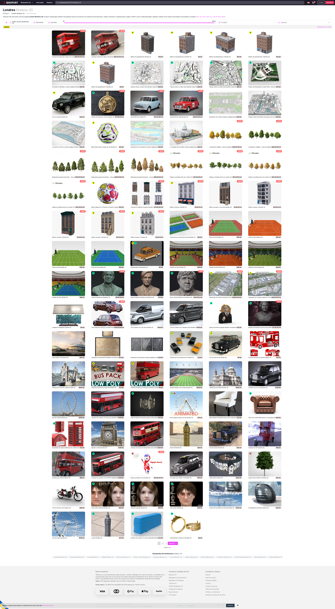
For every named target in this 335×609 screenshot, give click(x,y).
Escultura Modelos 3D (60, 557)
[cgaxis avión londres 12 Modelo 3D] (264, 463)
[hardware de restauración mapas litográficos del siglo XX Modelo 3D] (147, 343)
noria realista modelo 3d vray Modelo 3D (181, 417)
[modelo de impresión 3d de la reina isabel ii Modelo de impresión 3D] (264, 313)
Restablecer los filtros (324, 27)
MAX (197, 17)
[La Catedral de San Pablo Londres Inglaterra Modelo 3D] (186, 133)
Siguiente (172, 543)
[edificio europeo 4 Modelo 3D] (264, 193)
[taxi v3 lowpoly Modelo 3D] (68, 103)
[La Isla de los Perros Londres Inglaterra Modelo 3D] (68, 133)
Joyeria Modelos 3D (176, 557)
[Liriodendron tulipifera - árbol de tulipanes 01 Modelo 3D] (264, 133)
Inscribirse (330, 2)
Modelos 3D (172, 575)
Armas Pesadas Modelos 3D (242, 557)
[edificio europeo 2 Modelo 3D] (107, 223)
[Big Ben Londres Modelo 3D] (107, 433)
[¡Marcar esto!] (82, 52)
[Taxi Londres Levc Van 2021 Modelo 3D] (147, 313)
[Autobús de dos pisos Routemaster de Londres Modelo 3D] (147, 433)
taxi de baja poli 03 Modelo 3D (218, 357)
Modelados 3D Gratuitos (176, 580)
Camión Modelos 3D (260, 557)
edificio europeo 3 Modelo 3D (60, 237)
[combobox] (248, 22)
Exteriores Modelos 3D (123, 557)
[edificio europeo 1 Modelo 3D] (147, 223)
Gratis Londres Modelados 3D (20, 22)
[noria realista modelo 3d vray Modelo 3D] (186, 403)
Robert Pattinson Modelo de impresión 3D (142, 297)
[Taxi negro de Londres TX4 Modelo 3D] (186, 463)
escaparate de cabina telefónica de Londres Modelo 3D (67, 448)
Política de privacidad (212, 589)
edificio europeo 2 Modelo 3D (99, 237)
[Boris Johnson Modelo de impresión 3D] (186, 283)
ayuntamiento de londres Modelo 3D (258, 508)
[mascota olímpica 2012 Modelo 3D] (147, 463)
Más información (48, 605)
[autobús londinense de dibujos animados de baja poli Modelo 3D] (147, 373)
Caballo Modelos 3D (107, 557)
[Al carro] (79, 52)
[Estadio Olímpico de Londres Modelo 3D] (186, 373)
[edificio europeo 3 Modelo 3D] (68, 223)
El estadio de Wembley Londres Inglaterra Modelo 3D (67, 87)
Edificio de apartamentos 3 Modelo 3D (259, 57)
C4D (214, 17)
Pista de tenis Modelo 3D (216, 237)
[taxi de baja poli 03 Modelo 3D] (225, 343)
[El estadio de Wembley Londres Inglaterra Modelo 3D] (68, 73)
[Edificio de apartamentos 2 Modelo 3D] (107, 73)
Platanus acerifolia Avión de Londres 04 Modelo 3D (223, 177)
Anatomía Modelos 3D (275, 557)
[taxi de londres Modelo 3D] (225, 433)
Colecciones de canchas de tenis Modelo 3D (182, 237)
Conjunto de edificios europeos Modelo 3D (143, 207)
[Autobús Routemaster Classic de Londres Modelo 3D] (68, 43)
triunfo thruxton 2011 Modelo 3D (61, 508)
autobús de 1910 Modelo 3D (256, 448)
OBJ (200, 17)
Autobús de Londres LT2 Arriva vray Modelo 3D (104, 417)
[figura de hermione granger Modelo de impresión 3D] (225, 313)
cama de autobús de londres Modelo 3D (259, 357)
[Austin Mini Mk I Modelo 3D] (147, 103)
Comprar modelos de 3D (179, 571)
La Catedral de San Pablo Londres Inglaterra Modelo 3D (185, 147)
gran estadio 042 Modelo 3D (60, 357)
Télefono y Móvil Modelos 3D (141, 557)
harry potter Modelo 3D (176, 508)
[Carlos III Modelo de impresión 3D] (107, 283)
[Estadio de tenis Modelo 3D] (186, 253)
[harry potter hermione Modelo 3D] (107, 494)
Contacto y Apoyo (212, 571)
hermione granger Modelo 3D (139, 508)
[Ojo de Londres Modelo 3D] (68, 403)
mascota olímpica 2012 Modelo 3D (140, 478)
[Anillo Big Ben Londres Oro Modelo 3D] (186, 524)
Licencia (208, 583)
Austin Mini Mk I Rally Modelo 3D (179, 117)
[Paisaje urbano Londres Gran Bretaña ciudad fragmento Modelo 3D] (147, 73)
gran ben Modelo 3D (175, 448)
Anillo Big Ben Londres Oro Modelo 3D (180, 538)
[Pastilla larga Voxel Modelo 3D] (147, 253)
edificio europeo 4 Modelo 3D (256, 207)
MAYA (223, 17)
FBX (204, 17)
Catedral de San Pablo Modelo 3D (218, 387)
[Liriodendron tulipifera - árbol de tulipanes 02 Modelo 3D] (225, 133)
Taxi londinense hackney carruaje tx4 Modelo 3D (105, 327)
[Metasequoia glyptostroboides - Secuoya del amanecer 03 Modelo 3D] (107, 163)
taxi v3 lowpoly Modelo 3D (59, 117)
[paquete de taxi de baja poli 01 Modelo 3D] (186, 343)
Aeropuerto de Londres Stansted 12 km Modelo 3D (223, 297)
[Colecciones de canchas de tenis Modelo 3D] (186, 223)
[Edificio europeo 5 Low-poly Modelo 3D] (225, 193)
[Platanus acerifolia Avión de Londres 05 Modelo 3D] (186, 163)
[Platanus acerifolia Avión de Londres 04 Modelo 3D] (225, 163)
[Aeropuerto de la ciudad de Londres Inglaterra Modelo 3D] (147, 133)
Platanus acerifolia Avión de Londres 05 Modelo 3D (184, 177)
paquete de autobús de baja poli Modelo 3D (103, 387)
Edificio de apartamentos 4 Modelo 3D (220, 57)
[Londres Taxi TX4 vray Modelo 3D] (264, 373)
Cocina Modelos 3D (93, 557)
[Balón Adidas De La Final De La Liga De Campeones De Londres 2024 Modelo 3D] (107, 193)
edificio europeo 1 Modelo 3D (139, 237)
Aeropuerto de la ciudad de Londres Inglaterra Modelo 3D (147, 147)
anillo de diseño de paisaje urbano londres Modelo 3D (146, 417)
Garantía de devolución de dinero (215, 595)
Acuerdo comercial (211, 586)
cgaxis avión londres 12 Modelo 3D (258, 478)
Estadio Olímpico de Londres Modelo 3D (181, 387)
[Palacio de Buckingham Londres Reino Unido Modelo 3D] (264, 73)
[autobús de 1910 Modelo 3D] (264, 433)
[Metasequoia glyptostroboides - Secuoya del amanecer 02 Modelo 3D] (68, 163)
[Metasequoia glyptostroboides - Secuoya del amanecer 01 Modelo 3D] (147, 163)
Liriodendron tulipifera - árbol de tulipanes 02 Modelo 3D (225, 147)
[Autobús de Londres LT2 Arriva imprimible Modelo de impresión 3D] (147, 524)
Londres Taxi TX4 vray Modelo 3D (257, 387)
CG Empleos (172, 595)
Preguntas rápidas (211, 580)
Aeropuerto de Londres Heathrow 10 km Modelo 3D (262, 297)
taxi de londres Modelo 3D (216, 448)
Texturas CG (172, 583)
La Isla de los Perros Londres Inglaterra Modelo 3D (66, 147)
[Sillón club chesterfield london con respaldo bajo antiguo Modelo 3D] (264, 403)
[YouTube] (237, 605)
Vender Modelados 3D (176, 586)
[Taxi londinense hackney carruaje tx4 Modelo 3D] (107, 313)
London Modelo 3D (96, 538)
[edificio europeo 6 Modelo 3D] (186, 193)
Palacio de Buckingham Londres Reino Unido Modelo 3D (264, 87)
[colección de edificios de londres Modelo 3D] (225, 494)
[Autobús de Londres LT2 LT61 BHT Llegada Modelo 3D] (107, 463)
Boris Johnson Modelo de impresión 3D (181, 297)
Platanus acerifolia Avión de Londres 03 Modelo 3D (262, 177)
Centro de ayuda (210, 578)
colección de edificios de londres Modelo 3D (221, 508)
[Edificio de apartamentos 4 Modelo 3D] (225, 43)
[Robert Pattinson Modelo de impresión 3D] (147, 283)
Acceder (321, 2)
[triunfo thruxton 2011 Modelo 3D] (68, 494)
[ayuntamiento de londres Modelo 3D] (264, 494)
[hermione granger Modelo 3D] (147, 494)
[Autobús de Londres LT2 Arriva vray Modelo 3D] (107, 403)
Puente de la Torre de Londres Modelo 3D (63, 387)
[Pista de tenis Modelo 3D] (225, 223)
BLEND (218, 17)
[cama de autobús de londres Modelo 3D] (264, 343)
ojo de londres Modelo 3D (59, 538)
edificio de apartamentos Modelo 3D (141, 57)
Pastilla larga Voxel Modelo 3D (139, 267)
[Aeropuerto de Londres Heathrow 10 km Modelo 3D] (264, 283)
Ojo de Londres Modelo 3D (59, 417)
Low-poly (54, 22)
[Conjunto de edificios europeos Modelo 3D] (147, 193)
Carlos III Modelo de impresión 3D (100, 297)
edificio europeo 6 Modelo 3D (178, 207)
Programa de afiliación (176, 589)
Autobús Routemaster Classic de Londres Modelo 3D (67, 57)
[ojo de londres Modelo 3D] (68, 524)
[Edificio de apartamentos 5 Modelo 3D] (186, 43)
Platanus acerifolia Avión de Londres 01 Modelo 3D (66, 207)
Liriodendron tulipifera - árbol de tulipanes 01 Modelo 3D (264, 147)
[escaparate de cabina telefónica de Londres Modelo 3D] (68, 433)
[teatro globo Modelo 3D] (225, 463)
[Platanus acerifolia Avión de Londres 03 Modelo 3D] (264, 163)
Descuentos (39, 22)
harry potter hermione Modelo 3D (100, 508)
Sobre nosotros (102, 571)
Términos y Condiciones (212, 592)
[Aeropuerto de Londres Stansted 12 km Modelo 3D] (225, 283)
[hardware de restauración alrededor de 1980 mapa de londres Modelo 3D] (107, 343)
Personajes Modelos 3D (77, 557)
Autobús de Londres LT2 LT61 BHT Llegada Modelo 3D (106, 478)
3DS (207, 17)
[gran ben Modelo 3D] (186, 433)
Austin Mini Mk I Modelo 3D (138, 117)
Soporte (207, 575)
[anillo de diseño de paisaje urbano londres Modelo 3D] (147, 403)
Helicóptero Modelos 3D (224, 557)
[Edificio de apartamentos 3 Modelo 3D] (264, 43)
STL (211, 17)
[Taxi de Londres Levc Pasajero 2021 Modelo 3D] (186, 313)
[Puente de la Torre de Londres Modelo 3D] (68, 373)
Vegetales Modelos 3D (160, 557)
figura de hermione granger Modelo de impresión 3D (223, 327)
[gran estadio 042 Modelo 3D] (68, 343)
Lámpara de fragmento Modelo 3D (61, 327)
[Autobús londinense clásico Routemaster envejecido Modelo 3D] (107, 43)
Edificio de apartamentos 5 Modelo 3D (180, 57)
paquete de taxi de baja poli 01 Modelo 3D (182, 357)
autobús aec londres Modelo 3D (61, 478)
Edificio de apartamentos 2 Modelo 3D (102, 87)
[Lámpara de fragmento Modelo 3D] (68, 313)
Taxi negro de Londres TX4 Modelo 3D (180, 478)
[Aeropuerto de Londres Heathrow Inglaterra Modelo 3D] (225, 103)
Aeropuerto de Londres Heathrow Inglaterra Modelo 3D (224, 117)
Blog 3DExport (173, 592)
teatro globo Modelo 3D (216, 478)
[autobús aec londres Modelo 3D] (68, 463)
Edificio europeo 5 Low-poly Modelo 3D (220, 207)
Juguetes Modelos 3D (191, 557)
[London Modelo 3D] (107, 524)
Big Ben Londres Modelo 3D (99, 448)
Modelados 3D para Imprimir (178, 578)
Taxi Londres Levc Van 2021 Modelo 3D (142, 327)
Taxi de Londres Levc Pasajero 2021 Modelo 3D (183, 327)
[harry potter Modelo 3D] (186, 494)
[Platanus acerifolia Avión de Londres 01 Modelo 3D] (68, 193)
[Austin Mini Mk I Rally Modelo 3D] (186, 103)
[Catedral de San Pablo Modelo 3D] (225, 373)
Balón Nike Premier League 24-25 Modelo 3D (104, 147)
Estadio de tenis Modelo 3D (178, 267)
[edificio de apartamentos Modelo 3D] (147, 43)
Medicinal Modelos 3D (207, 557)
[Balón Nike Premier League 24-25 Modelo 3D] (107, 133)
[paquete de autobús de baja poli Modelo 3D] (107, 373)
